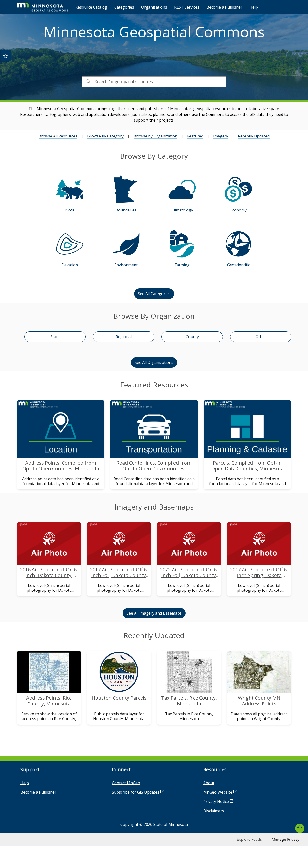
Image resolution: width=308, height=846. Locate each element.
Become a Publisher (224, 7)
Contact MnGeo (126, 782)
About (208, 782)
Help (254, 7)
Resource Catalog (91, 7)
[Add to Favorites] (5, 55)
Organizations (154, 7)
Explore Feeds (249, 839)
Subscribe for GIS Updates (136, 792)
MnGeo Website (218, 792)
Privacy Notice (216, 801)
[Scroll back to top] (299, 828)
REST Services (186, 7)
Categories (124, 7)
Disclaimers (213, 811)
